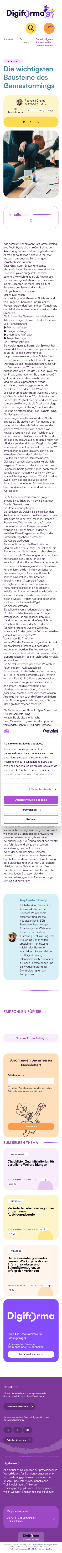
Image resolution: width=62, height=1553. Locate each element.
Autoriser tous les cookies (31, 799)
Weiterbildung (18, 1154)
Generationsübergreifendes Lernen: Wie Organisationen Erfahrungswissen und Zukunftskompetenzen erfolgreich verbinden (28, 1264)
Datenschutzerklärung (13, 1419)
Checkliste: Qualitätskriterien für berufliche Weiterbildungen (31, 1162)
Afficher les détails (40, 789)
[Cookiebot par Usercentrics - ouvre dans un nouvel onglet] (43, 731)
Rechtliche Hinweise (36, 1549)
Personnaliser (29, 809)
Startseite (8, 39)
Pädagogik (16, 1251)
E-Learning (24, 41)
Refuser (31, 819)
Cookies (49, 1549)
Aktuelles (15, 1201)
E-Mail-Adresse (16, 1075)
